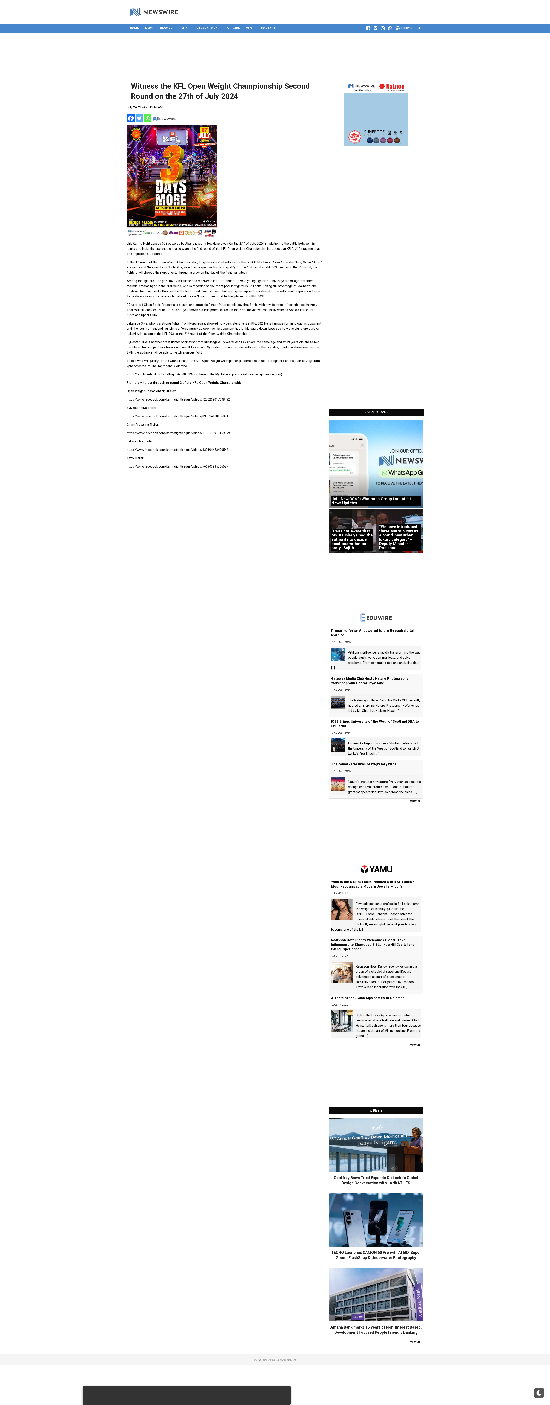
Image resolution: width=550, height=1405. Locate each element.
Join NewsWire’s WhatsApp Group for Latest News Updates (371, 501)
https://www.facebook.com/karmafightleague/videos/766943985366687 (177, 466)
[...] (333, 668)
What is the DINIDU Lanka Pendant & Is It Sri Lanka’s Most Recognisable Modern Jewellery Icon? (372, 884)
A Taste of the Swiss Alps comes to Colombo (368, 998)
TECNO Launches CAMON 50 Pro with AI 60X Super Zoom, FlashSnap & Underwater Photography (376, 1255)
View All (416, 801)
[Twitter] (139, 118)
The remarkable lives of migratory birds (363, 764)
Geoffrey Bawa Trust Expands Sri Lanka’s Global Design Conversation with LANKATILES (376, 1180)
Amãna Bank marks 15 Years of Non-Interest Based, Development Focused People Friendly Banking (376, 1330)
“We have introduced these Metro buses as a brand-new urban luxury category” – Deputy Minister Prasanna (398, 537)
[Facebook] (131, 118)
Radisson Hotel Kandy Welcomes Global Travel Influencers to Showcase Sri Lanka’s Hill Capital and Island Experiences (372, 944)
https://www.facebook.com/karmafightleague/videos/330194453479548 (177, 450)
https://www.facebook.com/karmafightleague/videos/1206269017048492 (178, 399)
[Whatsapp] (147, 118)
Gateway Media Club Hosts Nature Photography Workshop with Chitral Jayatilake (369, 681)
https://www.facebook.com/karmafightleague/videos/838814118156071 (177, 416)
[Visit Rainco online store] (376, 113)
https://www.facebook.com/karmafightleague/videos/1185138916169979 (178, 433)
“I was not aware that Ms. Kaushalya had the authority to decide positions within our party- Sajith (352, 539)
